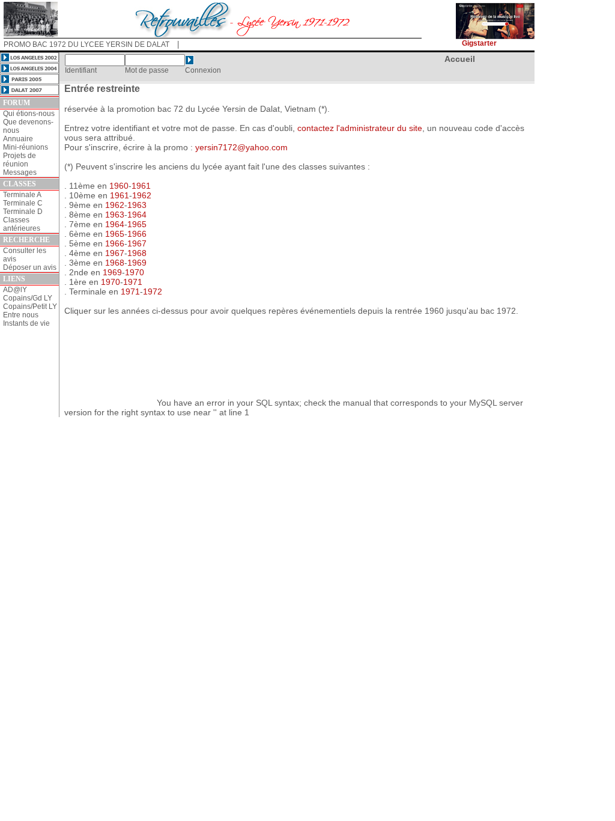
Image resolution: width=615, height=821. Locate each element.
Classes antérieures (21, 224)
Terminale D (23, 211)
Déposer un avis (29, 267)
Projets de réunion (19, 159)
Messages (20, 172)
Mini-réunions (25, 147)
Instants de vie (26, 323)
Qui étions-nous (29, 113)
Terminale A (22, 195)
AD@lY (15, 289)
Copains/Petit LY (30, 306)
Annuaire (18, 139)
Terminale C (23, 203)
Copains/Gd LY (27, 298)
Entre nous (20, 315)
